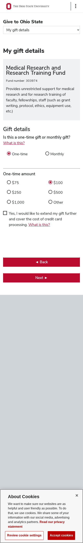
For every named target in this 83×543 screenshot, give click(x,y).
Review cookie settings (24, 535)
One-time (20, 154)
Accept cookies (61, 535)
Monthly (57, 154)
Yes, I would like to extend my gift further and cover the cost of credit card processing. (43, 219)
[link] (41, 262)
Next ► (41, 277)
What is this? (14, 143)
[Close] (77, 495)
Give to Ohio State (23, 22)
